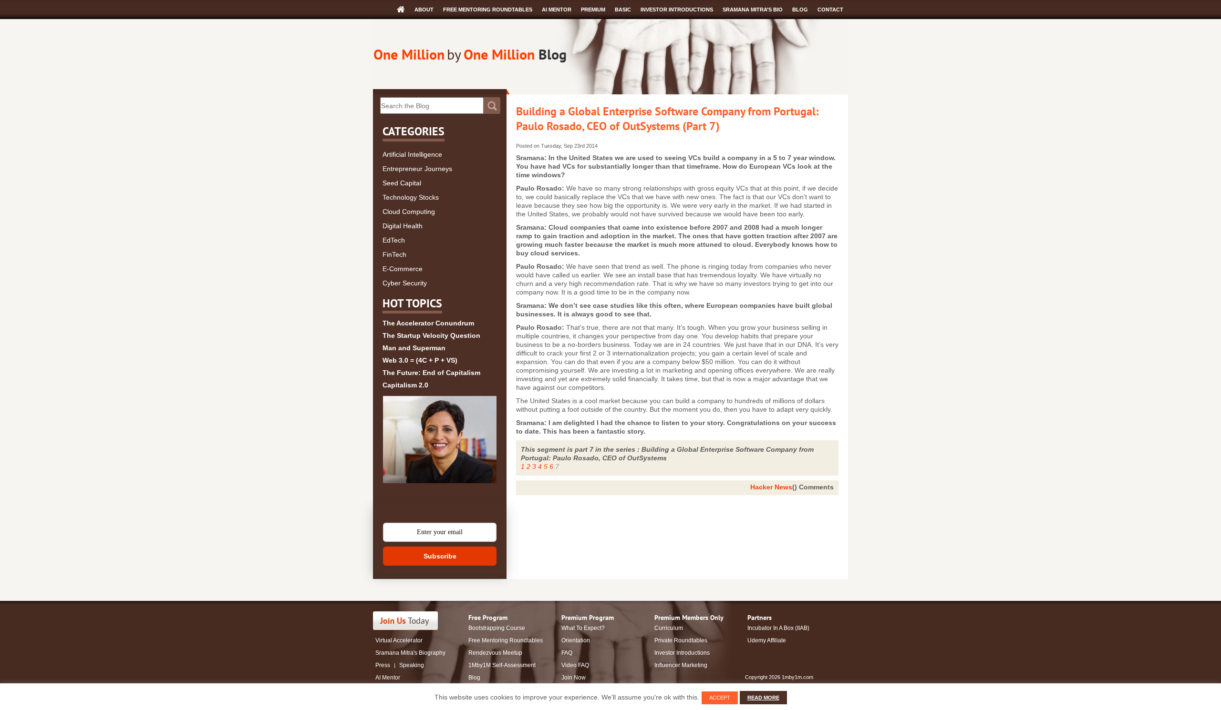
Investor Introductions (677, 9)
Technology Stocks (411, 197)
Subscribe (440, 556)
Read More (763, 697)
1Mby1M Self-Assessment (502, 665)
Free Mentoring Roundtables (487, 9)
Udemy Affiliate (766, 640)
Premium (593, 9)
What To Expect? (583, 628)
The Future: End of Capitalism (431, 372)
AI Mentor (556, 9)
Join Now (573, 677)
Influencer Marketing (680, 665)
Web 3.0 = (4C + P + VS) (420, 360)
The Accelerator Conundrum (428, 323)
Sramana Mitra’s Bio (753, 9)
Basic (623, 9)
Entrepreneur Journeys (417, 168)
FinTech (394, 254)
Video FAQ (575, 665)
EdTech (394, 240)
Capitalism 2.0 (405, 385)
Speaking (411, 665)
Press (382, 665)
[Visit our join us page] (405, 620)
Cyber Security (405, 283)
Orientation (575, 640)
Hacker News (771, 487)
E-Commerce (403, 269)
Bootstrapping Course (496, 628)
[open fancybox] (440, 439)
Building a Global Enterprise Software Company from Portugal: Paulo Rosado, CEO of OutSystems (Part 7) (667, 118)
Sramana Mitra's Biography (410, 652)
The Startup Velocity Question (431, 335)
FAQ (566, 652)
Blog (800, 9)
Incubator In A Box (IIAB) (778, 628)
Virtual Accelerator (399, 640)
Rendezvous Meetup (495, 652)
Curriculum (668, 628)
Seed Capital (402, 183)
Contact (830, 9)
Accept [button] (719, 697)
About (424, 9)
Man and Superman (414, 348)
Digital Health (403, 226)
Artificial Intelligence (412, 154)
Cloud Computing (409, 211)
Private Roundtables (680, 640)
